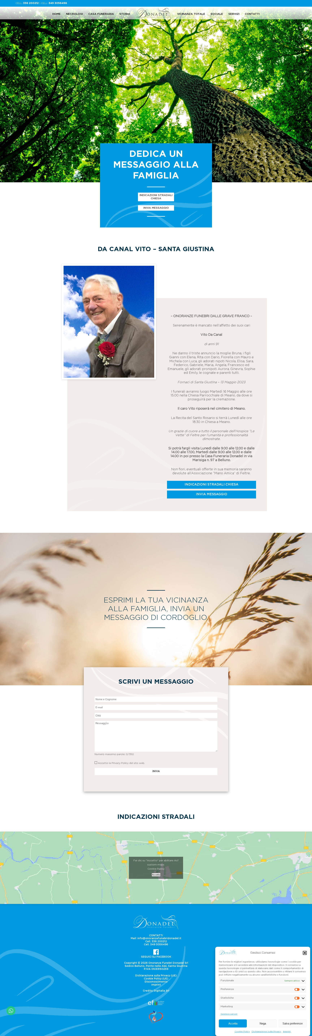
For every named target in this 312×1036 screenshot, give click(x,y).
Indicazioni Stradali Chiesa (156, 197)
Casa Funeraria (101, 14)
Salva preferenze (293, 1023)
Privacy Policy (120, 763)
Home (56, 14)
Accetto (156, 874)
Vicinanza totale (191, 14)
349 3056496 (58, 3)
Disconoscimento (156, 982)
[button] (305, 953)
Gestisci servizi (229, 1014)
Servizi (233, 14)
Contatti (252, 14)
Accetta (232, 1023)
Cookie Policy (242, 1031)
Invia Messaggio (156, 208)
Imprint (287, 1031)
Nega (263, 1023)
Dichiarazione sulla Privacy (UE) (156, 975)
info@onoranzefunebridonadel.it (159, 938)
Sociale (217, 14)
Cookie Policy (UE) (156, 978)
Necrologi (74, 14)
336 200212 (31, 3)
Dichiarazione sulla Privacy (266, 1031)
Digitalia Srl (161, 991)
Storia (124, 14)
